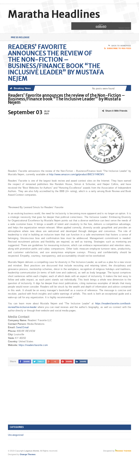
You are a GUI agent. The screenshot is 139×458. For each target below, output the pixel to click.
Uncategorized (16, 435)
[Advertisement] (35, 396)
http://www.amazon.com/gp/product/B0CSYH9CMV (76, 174)
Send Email (22, 327)
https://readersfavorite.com (33, 345)
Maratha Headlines (54, 14)
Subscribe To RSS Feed (119, 48)
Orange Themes (27, 454)
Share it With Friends (116, 111)
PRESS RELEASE (20, 37)
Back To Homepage (121, 46)
